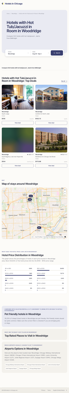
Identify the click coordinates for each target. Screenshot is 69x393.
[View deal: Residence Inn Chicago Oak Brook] (51, 140)
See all (64, 81)
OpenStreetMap (60, 237)
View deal (18, 123)
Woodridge (14, 13)
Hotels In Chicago (14, 4)
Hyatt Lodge (5, 114)
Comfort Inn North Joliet (42, 114)
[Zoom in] (65, 190)
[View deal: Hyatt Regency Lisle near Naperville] (18, 140)
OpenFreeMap (38, 237)
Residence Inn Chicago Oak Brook (45, 156)
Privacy (43, 390)
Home (8, 13)
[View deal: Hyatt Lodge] (18, 97)
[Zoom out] (65, 192)
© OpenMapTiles (46, 237)
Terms (49, 390)
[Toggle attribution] (65, 237)
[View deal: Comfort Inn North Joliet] (51, 97)
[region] (34, 213)
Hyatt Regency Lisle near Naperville (12, 156)
